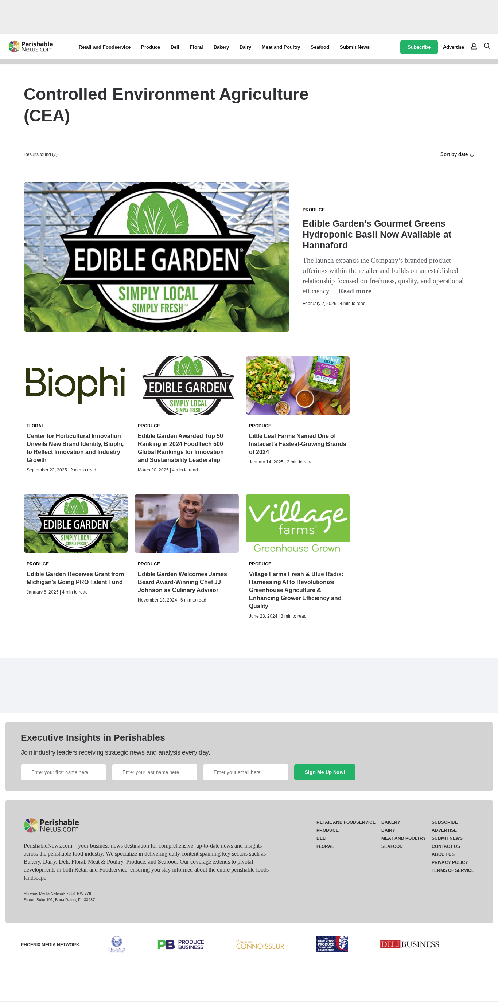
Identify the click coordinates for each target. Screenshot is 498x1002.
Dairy (245, 47)
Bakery (221, 47)
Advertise (453, 47)
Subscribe (419, 47)
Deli (175, 47)
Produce (150, 47)
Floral (196, 47)
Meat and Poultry (281, 47)
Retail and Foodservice (105, 47)
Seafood (320, 47)
